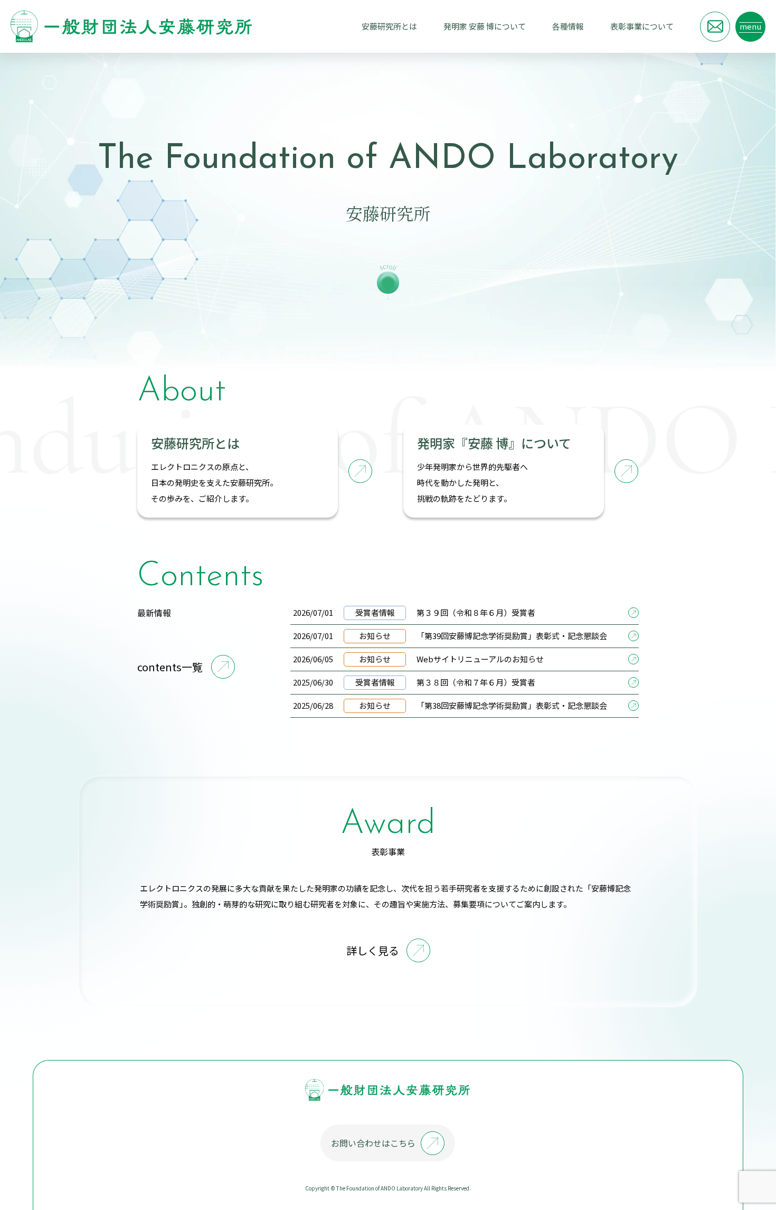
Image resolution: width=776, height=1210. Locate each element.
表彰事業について (642, 26)
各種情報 (568, 26)
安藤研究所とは (389, 26)
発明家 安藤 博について (484, 26)
